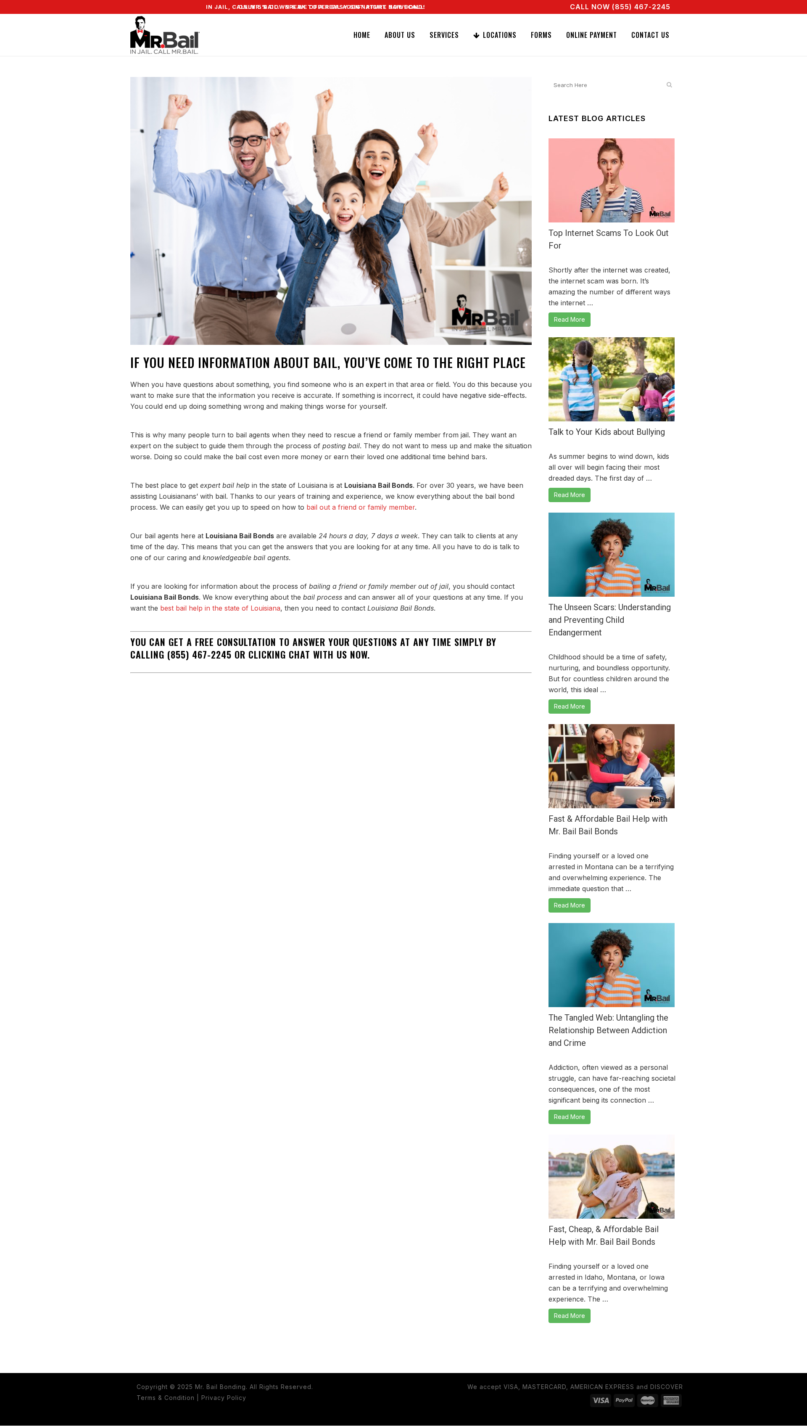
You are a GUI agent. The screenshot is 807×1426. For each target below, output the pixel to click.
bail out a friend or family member (360, 507)
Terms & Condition (166, 1397)
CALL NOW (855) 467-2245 (620, 7)
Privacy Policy (223, 1397)
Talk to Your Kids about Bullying (607, 432)
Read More (569, 319)
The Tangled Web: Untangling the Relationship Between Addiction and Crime (608, 1030)
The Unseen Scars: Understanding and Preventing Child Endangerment (610, 620)
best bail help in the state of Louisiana (220, 608)
